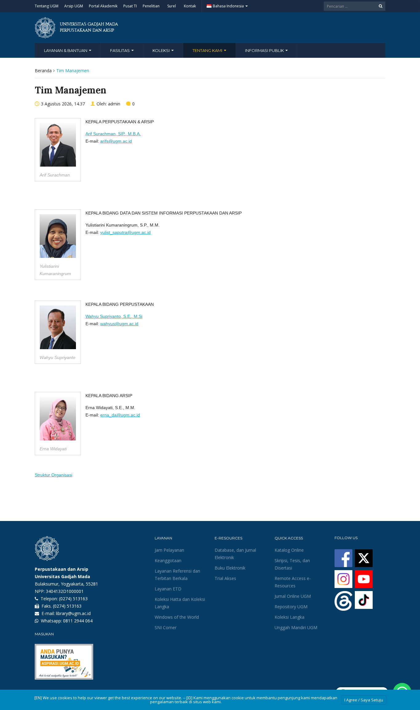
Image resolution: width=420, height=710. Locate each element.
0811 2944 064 (78, 621)
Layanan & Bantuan (66, 50)
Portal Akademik (103, 6)
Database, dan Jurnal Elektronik (235, 553)
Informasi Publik (265, 50)
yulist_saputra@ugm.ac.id (125, 232)
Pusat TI (130, 6)
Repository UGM (291, 606)
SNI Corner (165, 627)
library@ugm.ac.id (73, 613)
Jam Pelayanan (169, 550)
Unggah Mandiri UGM (296, 627)
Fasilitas (120, 50)
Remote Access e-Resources (293, 582)
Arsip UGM (73, 6)
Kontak (190, 6)
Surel (171, 6)
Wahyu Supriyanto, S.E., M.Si (113, 316)
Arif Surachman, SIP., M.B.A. (113, 133)
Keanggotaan (168, 560)
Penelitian (151, 6)
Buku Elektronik (230, 568)
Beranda (43, 70)
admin (114, 104)
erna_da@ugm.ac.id (120, 414)
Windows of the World (177, 617)
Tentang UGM (46, 6)
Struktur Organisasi (53, 474)
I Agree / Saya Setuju (363, 700)
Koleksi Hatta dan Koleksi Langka (180, 602)
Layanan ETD (168, 589)
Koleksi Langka (289, 617)
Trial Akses (225, 578)
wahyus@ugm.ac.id (119, 323)
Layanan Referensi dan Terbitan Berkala (177, 574)
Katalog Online (289, 550)
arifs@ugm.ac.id (116, 141)
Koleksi (162, 50)
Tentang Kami (207, 50)
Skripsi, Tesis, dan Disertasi (292, 564)
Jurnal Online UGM (293, 596)
